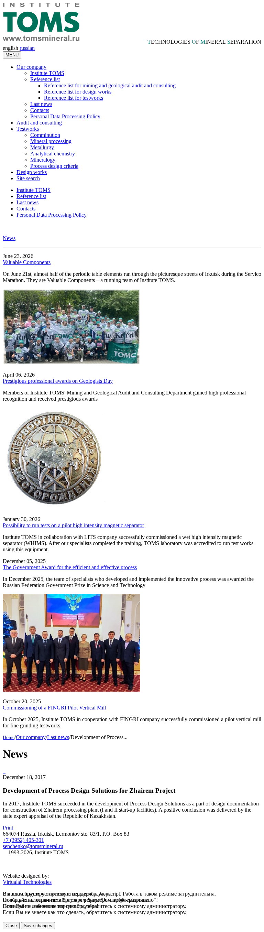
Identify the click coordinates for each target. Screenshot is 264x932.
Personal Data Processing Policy (65, 116)
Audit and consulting (39, 123)
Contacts (39, 110)
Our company (31, 67)
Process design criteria (54, 166)
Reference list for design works (77, 92)
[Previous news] (5, 771)
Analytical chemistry (52, 153)
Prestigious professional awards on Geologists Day (58, 381)
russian (27, 48)
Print (8, 828)
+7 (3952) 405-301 (23, 840)
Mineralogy (42, 160)
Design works (31, 172)
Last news (41, 104)
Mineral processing (51, 141)
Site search (28, 178)
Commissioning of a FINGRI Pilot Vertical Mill (54, 708)
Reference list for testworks (73, 98)
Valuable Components (27, 262)
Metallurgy (42, 147)
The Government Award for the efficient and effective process (70, 567)
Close (11, 925)
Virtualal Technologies (27, 882)
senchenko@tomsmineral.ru (33, 846)
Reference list (45, 79)
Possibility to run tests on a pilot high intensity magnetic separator (73, 525)
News (9, 238)
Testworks (27, 129)
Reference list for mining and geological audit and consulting (110, 85)
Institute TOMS (47, 73)
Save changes (38, 925)
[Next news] (3, 771)
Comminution (45, 135)
